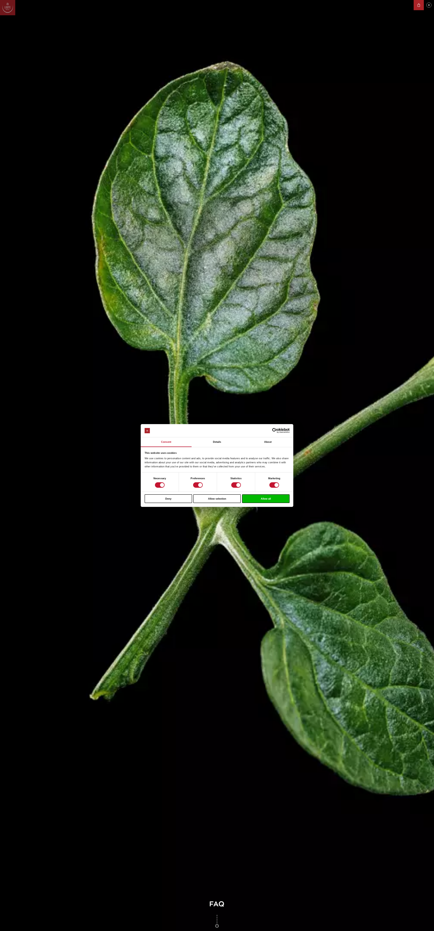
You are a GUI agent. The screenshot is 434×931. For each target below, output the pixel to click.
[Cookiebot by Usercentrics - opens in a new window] (275, 430)
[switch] (198, 485)
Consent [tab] (166, 441)
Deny (168, 498)
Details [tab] (217, 441)
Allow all (266, 498)
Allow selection (217, 498)
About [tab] (268, 441)
